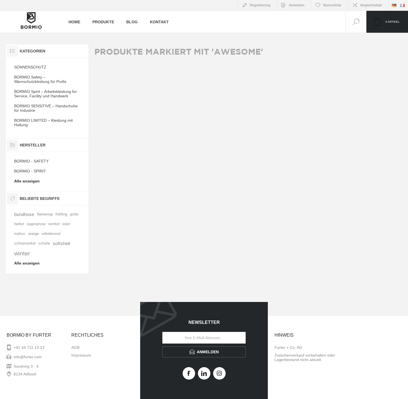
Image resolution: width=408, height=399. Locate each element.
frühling (61, 214)
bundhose (24, 214)
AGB (75, 347)
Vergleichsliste (371, 5)
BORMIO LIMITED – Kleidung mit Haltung (43, 122)
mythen (19, 234)
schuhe (44, 243)
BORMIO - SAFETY (31, 161)
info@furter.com (28, 357)
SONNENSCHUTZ (30, 67)
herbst (19, 224)
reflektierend (51, 234)
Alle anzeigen (27, 181)
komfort (54, 224)
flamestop (45, 214)
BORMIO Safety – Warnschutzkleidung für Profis (40, 79)
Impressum (81, 355)
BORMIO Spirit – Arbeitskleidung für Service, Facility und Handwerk (45, 93)
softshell (61, 243)
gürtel (74, 214)
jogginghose (36, 224)
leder (66, 224)
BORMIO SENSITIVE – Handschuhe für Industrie (46, 108)
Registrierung (260, 5)
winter (22, 253)
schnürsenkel (25, 243)
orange (33, 234)
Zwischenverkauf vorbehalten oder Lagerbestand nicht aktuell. (304, 357)
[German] (394, 5)
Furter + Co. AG (288, 347)
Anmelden (296, 5)
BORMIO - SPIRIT (30, 171)
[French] (402, 5)
